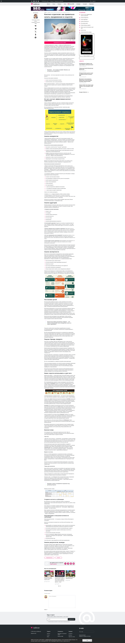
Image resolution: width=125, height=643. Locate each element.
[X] (35, 31)
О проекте (70, 633)
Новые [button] (45, 609)
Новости (48, 633)
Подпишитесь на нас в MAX (60, 42)
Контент (58, 557)
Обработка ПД (33, 633)
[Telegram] (35, 29)
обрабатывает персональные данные (53, 639)
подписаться (71, 619)
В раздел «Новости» (83, 92)
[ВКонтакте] (35, 26)
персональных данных (66, 621)
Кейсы (48, 636)
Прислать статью (72, 636)
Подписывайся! (53, 564)
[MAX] (35, 37)
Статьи (48, 635)
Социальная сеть (49, 557)
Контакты (70, 635)
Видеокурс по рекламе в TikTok (62, 634)
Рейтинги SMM (60, 636)
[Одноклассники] (35, 34)
